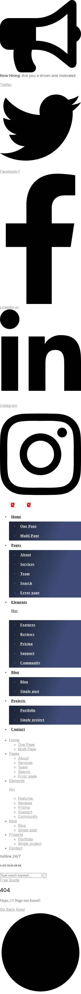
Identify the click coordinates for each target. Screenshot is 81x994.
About (25, 555)
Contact (18, 729)
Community (30, 663)
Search (26, 583)
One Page (28, 526)
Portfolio (28, 710)
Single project (32, 720)
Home (16, 517)
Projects (18, 701)
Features (27, 625)
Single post (29, 691)
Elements (19, 606)
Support (27, 653)
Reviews (27, 634)
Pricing (26, 644)
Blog (15, 672)
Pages (16, 545)
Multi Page (29, 536)
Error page (30, 593)
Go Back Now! (12, 909)
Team (25, 574)
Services (27, 564)
